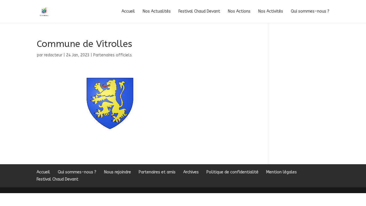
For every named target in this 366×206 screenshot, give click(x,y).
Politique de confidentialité (232, 172)
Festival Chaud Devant (199, 11)
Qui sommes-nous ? (310, 11)
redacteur (53, 55)
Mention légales (281, 172)
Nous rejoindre (117, 172)
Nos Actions (239, 11)
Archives (191, 172)
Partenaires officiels (112, 55)
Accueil (128, 11)
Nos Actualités (157, 11)
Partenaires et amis (157, 172)
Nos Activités (270, 11)
